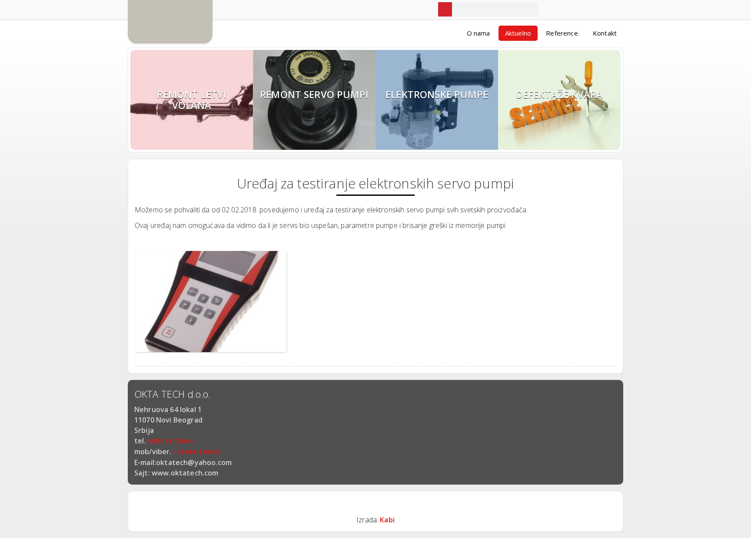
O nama (478, 33)
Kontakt (605, 33)
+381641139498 (196, 452)
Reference (562, 33)
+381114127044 (169, 441)
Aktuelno (518, 33)
